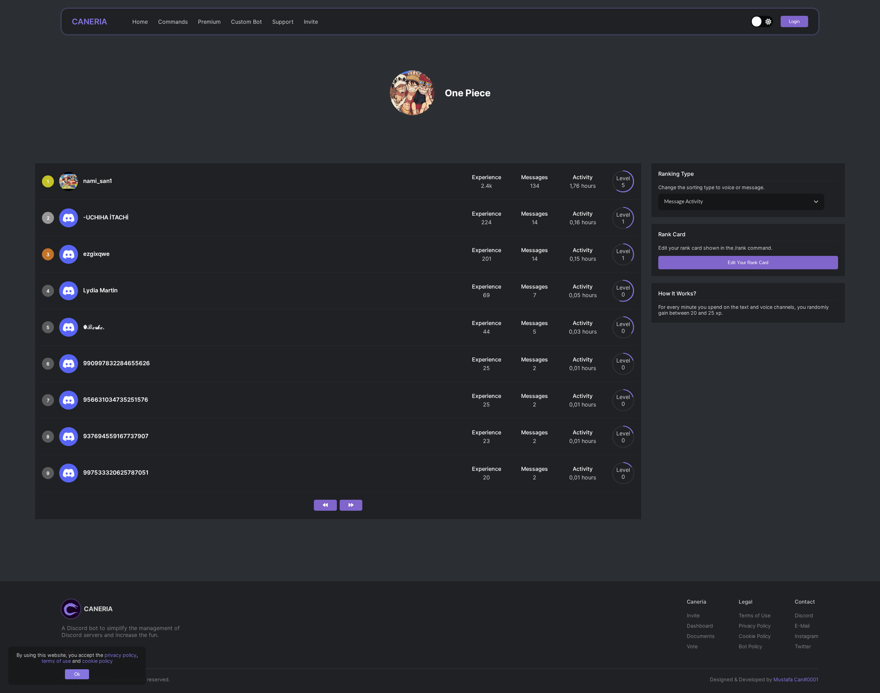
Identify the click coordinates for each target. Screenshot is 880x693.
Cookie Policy (755, 636)
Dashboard (700, 626)
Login (794, 21)
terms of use (56, 661)
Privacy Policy (755, 626)
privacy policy (120, 655)
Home (140, 21)
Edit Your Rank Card (748, 262)
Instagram (806, 636)
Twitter (803, 646)
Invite (311, 21)
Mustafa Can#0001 (795, 679)
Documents (701, 636)
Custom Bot (246, 21)
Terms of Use (755, 616)
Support (283, 21)
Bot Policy (750, 646)
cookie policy (97, 661)
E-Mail (802, 626)
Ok (77, 674)
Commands (173, 21)
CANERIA (89, 21)
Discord (804, 616)
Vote (692, 646)
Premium (209, 21)
